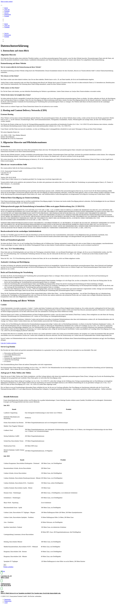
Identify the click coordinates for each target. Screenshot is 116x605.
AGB (6, 602)
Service (6, 13)
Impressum (7, 599)
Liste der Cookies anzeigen (8, 343)
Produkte (7, 11)
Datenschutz (7, 601)
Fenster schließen (8, 567)
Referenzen (7, 14)
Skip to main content (7, 1)
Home (6, 8)
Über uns (7, 9)
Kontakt (6, 16)
